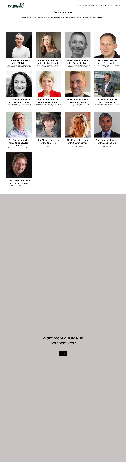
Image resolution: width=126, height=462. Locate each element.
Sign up (63, 353)
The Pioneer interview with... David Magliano (77, 62)
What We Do (78, 5)
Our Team (110, 5)
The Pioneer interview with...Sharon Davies (77, 141)
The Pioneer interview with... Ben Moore (77, 101)
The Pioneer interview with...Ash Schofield (19, 182)
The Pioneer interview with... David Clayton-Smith (19, 143)
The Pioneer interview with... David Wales (106, 62)
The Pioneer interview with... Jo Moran (48, 141)
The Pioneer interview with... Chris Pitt (19, 62)
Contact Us (117, 5)
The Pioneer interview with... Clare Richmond (48, 101)
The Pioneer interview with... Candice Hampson (19, 101)
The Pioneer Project (92, 5)
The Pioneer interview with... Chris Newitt (106, 101)
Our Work (84, 5)
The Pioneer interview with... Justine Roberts (48, 62)
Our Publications (103, 5)
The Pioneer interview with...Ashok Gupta (106, 141)
